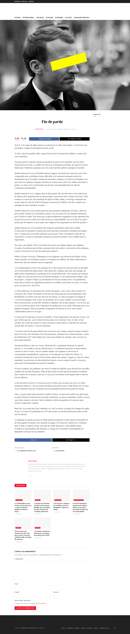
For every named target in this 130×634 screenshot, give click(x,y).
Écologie (49, 17)
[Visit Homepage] (28, 9)
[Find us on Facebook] (112, 1)
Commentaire (19, 559)
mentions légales (32, 628)
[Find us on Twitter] (114, 1)
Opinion (59, 129)
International (28, 17)
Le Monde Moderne (24, 628)
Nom (17, 584)
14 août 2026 (18, 541)
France (18, 17)
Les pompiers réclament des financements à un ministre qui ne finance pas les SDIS (42, 533)
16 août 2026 (57, 512)
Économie (59, 17)
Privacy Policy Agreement (23, 600)
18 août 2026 (38, 514)
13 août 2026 (38, 537)
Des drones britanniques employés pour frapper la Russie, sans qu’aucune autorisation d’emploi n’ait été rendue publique (80, 507)
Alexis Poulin (39, 129)
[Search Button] (114, 17)
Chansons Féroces (81, 17)
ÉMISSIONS (17, 1)
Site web (55, 592)
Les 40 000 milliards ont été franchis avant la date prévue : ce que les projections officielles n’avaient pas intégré (23, 507)
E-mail (17, 592)
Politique (40, 17)
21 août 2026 (18, 514)
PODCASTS (24, 1)
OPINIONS (31, 1)
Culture (68, 17)
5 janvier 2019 (50, 129)
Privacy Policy (42, 603)
